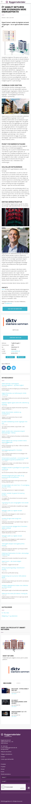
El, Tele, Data (5, 613)
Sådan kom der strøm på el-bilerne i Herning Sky (14, 593)
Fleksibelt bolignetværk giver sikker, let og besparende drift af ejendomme (13, 476)
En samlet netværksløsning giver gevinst (19, 701)
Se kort (22, 357)
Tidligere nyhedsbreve (6, 754)
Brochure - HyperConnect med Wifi (20, 689)
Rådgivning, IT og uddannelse (9, 616)
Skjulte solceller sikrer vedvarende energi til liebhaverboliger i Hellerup (13, 432)
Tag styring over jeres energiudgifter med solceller (15, 502)
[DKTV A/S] (19, 670)
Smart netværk (8, 656)
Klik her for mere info (15, 309)
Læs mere (13, 693)
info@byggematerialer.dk (10, 747)
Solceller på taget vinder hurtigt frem (11, 518)
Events (2, 771)
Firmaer (3, 769)
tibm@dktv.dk (8, 303)
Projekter (3, 766)
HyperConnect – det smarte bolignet (11, 561)
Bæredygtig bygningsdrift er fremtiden (12, 450)
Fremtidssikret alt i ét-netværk (19, 712)
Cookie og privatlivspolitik (7, 759)
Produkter (3, 764)
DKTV (3, 289)
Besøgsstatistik (4, 749)
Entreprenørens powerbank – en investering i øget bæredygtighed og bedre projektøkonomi (15, 458)
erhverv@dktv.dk (15, 351)
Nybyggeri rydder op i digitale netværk (12, 510)
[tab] (7, 683)
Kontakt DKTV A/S (15, 337)
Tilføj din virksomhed (6, 751)
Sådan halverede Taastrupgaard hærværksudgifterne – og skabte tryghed (13, 384)
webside (11, 357)
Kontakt (3, 756)
